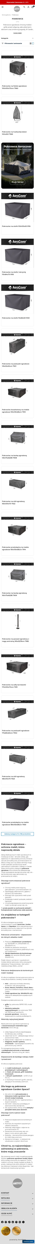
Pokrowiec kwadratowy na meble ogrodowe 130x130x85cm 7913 (15, 411)
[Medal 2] (16, 1231)
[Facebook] (2, 1222)
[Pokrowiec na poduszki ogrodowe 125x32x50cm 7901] (17, 345)
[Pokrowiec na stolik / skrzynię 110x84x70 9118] (17, 253)
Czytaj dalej (17, 33)
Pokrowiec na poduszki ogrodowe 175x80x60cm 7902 (15, 732)
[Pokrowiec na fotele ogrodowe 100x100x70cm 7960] (17, 67)
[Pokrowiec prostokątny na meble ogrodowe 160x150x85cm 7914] (17, 528)
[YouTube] (13, 1222)
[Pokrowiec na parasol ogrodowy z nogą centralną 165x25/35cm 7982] (17, 620)
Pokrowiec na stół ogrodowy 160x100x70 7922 (13, 502)
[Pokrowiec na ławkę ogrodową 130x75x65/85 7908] (17, 436)
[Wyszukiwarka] (24, 7)
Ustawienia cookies (28, 1241)
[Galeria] (33, 43)
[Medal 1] (5, 1231)
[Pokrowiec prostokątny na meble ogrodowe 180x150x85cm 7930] (17, 803)
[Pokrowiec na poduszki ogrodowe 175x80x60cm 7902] (17, 712)
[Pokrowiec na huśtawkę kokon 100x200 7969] (17, 113)
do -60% (17, 2)
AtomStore (22, 1240)
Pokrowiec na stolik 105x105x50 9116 (16, 226)
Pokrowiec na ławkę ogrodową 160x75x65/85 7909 (14, 594)
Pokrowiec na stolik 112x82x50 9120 (16, 318)
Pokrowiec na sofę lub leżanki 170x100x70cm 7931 (14, 686)
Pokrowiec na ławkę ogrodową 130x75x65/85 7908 (14, 457)
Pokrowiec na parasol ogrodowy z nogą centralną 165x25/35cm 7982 (15, 640)
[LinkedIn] (20, 1222)
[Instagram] (6, 1222)
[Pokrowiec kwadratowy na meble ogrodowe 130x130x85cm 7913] (17, 391)
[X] (23, 1222)
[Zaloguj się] (28, 7)
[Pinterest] (16, 1222)
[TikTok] (9, 1222)
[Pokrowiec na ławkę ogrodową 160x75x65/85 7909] (17, 574)
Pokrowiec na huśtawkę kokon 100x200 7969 (14, 133)
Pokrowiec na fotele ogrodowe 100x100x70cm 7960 (14, 87)
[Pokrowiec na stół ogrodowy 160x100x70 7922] (17, 482)
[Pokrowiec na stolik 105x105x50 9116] (17, 207)
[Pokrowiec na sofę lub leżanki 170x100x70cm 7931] (17, 666)
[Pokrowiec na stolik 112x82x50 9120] (17, 299)
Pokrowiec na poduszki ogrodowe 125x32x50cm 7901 (15, 365)
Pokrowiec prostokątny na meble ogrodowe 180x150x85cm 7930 (15, 823)
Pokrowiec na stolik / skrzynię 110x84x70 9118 (14, 273)
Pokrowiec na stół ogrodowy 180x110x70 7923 (13, 778)
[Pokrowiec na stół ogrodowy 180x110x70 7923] (17, 757)
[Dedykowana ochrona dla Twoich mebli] (17, 166)
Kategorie (4, 38)
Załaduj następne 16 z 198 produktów (17, 834)
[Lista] (30, 43)
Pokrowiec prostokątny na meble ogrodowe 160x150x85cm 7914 (15, 548)
